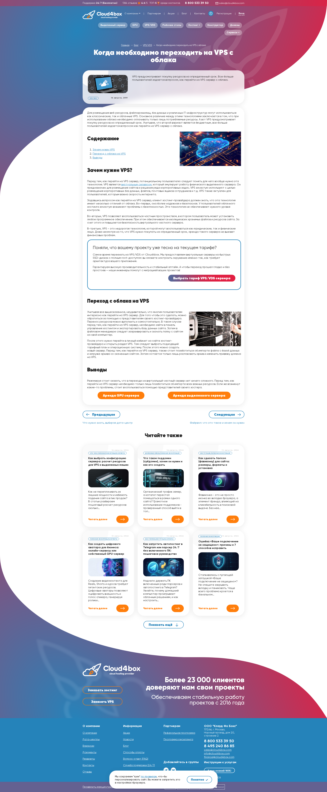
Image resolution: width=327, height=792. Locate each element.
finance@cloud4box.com (219, 757)
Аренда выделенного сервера (199, 395)
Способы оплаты (133, 752)
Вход (241, 13)
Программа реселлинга (178, 739)
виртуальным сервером (136, 184)
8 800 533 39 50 (197, 3)
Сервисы (232, 32)
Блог (184, 13)
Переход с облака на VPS (109, 153)
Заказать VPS (102, 701)
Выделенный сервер (112, 25)
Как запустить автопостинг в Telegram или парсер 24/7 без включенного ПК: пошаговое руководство (163, 548)
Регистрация (224, 13)
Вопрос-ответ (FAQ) (135, 758)
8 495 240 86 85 (219, 745)
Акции (171, 13)
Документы (89, 752)
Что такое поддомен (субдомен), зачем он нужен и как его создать (162, 461)
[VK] (173, 770)
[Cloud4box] (102, 14)
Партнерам (154, 13)
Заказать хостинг (102, 690)
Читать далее (97, 519)
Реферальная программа (179, 732)
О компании (131, 13)
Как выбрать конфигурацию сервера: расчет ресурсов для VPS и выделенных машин (108, 461)
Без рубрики (150, 539)
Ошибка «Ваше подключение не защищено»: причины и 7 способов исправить (218, 544)
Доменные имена (152, 453)
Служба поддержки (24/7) (139, 765)
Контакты (199, 13)
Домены (235, 25)
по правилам (149, 776)
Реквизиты (89, 758)
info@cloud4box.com (217, 753)
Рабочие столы (171, 25)
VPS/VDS (150, 25)
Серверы (121, 453)
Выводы (97, 157)
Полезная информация (107, 453)
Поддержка (100, 3)
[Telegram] (166, 770)
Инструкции (205, 453)
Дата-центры (91, 739)
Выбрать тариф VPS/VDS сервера (201, 278)
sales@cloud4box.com (231, 3)
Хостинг (193, 25)
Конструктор (215, 25)
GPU (135, 25)
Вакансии (88, 745)
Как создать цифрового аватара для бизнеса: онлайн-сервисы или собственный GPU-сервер (106, 548)
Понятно (198, 779)
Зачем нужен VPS (104, 149)
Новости (128, 739)
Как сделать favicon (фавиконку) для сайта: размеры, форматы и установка (214, 463)
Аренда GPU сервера (121, 395)
